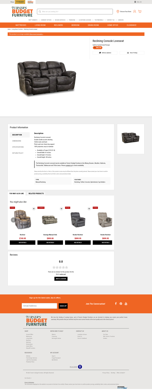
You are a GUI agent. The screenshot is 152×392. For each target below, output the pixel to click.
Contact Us (110, 20)
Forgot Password (56, 358)
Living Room (40, 25)
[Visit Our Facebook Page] (116, 304)
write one (63, 274)
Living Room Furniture (17, 29)
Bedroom (75, 25)
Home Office (112, 25)
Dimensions (16, 141)
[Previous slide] (13, 220)
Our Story (105, 334)
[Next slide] (108, 220)
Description (17, 135)
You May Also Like (16, 193)
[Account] (134, 11)
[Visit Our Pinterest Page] (121, 304)
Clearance (131, 25)
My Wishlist (55, 360)
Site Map (113, 373)
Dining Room (93, 25)
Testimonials (99, 20)
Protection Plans (30, 362)
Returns (54, 334)
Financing (72, 20)
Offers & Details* (121, 373)
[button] (123, 11)
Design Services (60, 20)
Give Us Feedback (82, 338)
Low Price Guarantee (31, 360)
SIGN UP (63, 306)
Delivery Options (106, 53)
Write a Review (61, 279)
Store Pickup (133, 53)
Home (9, 29)
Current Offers (46, 20)
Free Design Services (31, 358)
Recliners (58, 25)
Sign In (53, 356)
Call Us (98, 47)
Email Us (80, 336)
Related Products (36, 193)
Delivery (28, 356)
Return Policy (17, 153)
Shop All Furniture (30, 348)
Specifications (18, 147)
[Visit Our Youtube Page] (126, 304)
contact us (69, 165)
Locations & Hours (85, 20)
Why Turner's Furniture (109, 336)
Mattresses (21, 25)
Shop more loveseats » (36, 34)
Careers (121, 20)
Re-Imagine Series (56, 338)
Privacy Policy (105, 373)
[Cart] (140, 11)
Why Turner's (33, 20)
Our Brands (28, 378)
